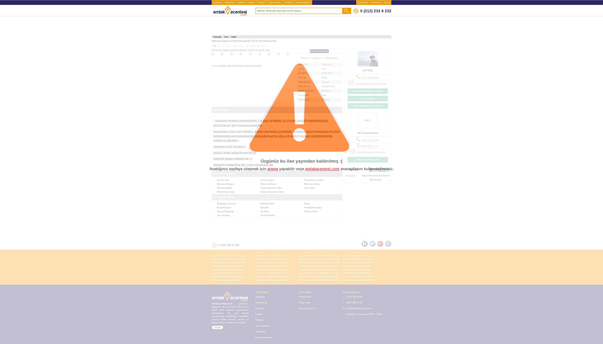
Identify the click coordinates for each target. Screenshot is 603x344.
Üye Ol (387, 2)
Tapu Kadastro (275, 2)
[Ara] (346, 11)
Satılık (233, 37)
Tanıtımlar (288, 2)
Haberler (241, 2)
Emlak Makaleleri (303, 2)
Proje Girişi (376, 2)
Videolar (261, 2)
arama (272, 169)
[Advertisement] (301, 26)
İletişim (252, 2)
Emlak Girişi (363, 2)
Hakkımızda (230, 2)
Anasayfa (217, 2)
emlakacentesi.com (322, 169)
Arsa (226, 37)
